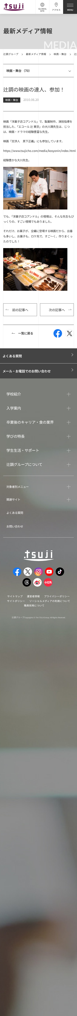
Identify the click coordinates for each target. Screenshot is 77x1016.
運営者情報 (33, 596)
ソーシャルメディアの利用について (49, 601)
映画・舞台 (60, 54)
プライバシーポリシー (57, 596)
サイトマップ (15, 596)
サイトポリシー (16, 601)
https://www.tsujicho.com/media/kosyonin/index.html (39, 150)
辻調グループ (10, 54)
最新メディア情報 (36, 54)
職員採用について (34, 605)
